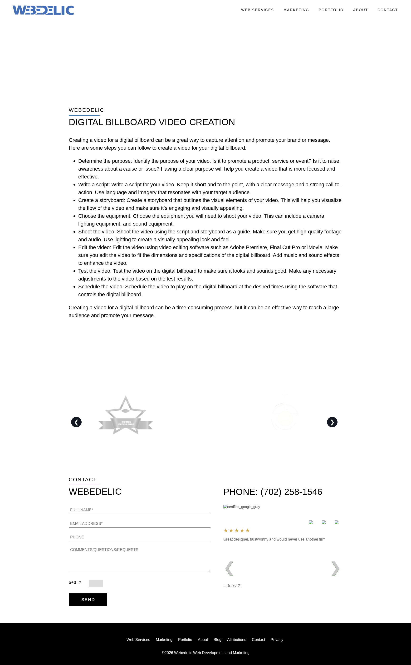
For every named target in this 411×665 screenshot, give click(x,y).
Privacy (277, 640)
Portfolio (331, 10)
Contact (387, 10)
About (360, 10)
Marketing (296, 10)
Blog (217, 640)
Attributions (236, 640)
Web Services (257, 10)
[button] (43, 10)
